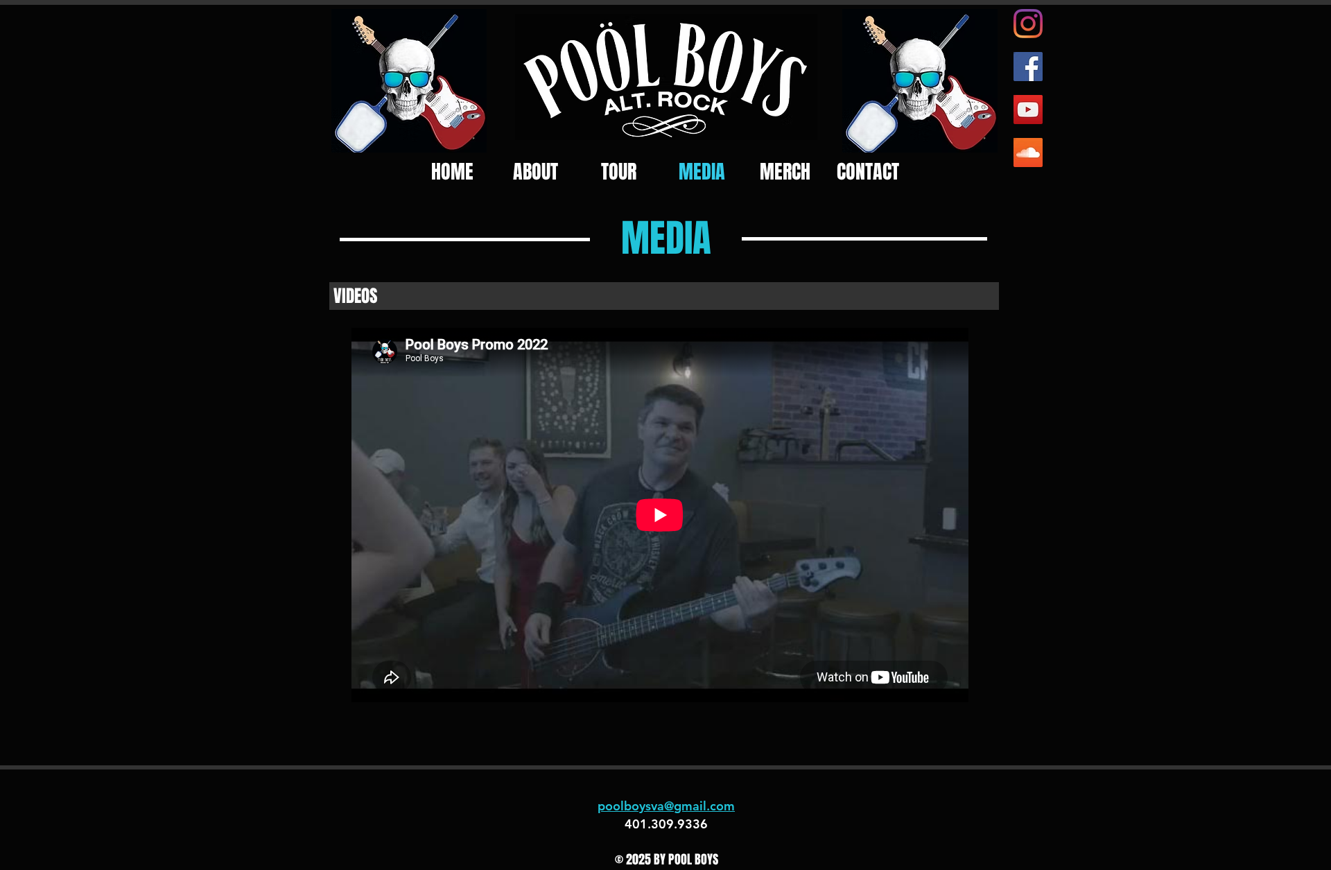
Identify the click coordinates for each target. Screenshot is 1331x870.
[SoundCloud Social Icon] (1028, 152)
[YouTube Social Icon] (1028, 109)
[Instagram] (1028, 23)
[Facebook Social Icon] (1028, 66)
